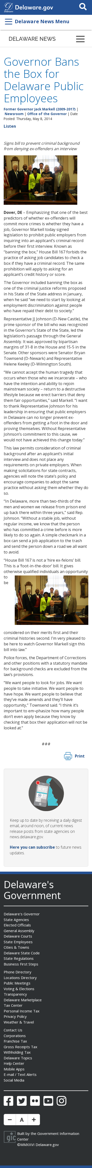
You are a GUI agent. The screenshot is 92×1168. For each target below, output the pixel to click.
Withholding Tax (17, 1052)
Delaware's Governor (22, 913)
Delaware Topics (18, 1057)
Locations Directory (20, 977)
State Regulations (19, 958)
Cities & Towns (16, 947)
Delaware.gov (47, 1144)
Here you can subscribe (32, 847)
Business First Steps (21, 964)
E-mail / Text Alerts (20, 1074)
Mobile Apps (14, 1068)
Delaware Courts (18, 936)
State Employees (18, 941)
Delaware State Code (22, 952)
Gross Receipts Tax (20, 1046)
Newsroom (14, 113)
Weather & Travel (19, 1022)
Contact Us (13, 1029)
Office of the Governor (47, 113)
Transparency (15, 994)
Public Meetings (17, 983)
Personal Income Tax (21, 1010)
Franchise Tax (15, 1041)
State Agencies (16, 919)
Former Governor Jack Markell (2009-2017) (40, 109)
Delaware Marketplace (23, 999)
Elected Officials (17, 924)
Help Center (14, 1063)
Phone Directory (17, 971)
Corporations (15, 1035)
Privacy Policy (15, 1016)
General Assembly (19, 930)
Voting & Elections (19, 988)
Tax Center (13, 1005)
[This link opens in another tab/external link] (8, 7)
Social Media (14, 1080)
